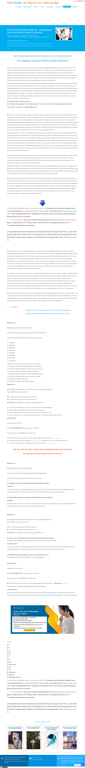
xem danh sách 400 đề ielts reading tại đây (36, 211)
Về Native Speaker (27, 6)
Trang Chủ (19, 6)
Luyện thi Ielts (24, 35)
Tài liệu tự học (16, 35)
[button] (15, 728)
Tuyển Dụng (74, 6)
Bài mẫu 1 (64, 211)
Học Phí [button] (42, 6)
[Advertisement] (37, 16)
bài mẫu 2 (71, 211)
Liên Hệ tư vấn (59, 6)
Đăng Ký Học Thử (67, 6)
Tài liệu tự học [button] (50, 6)
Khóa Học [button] (36, 6)
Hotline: (79, 1)
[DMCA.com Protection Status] (4, 767)
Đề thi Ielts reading (33, 35)
